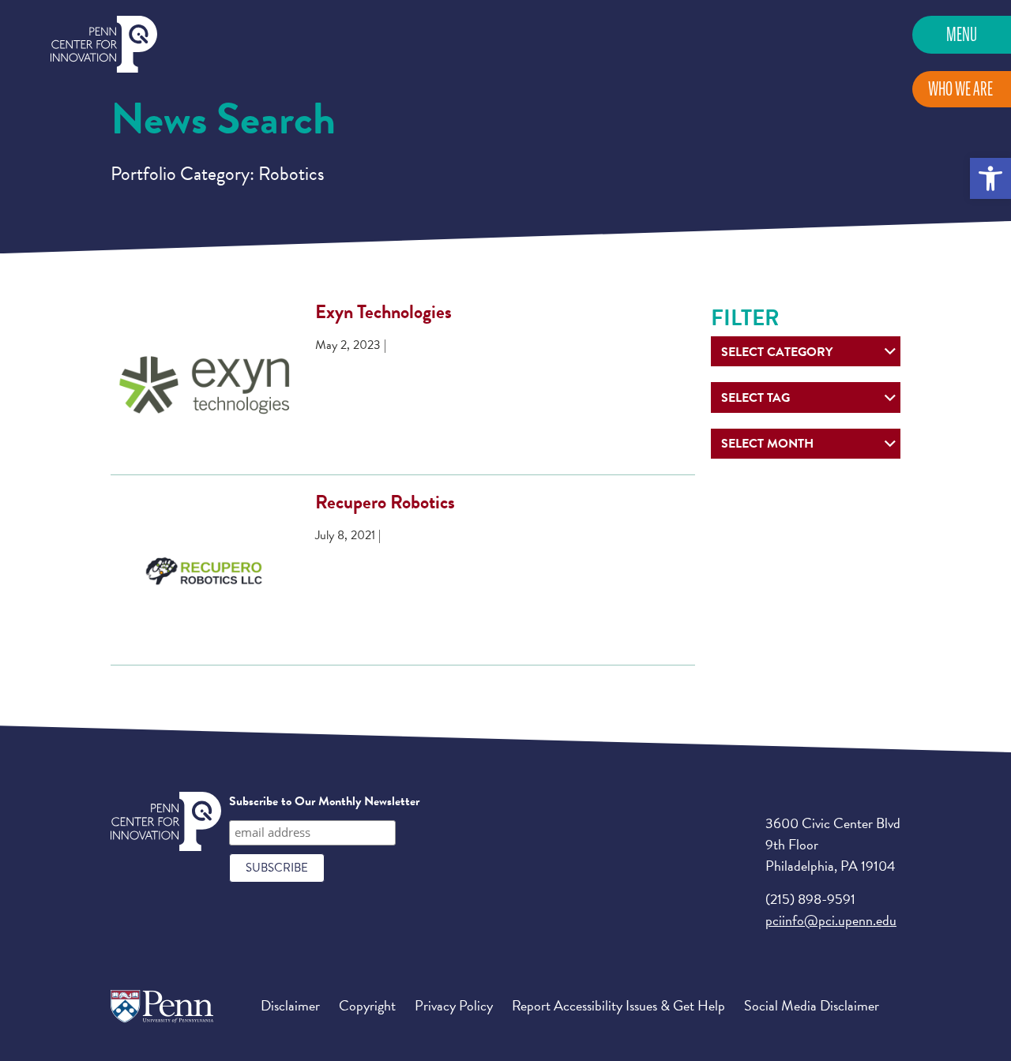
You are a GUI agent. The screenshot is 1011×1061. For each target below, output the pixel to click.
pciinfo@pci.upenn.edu (830, 920)
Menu (961, 34)
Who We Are (960, 89)
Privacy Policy (454, 1005)
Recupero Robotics (385, 502)
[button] (990, 178)
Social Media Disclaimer (811, 1005)
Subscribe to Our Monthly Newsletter (324, 801)
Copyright (367, 1005)
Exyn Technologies (383, 312)
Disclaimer (290, 1005)
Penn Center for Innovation (104, 44)
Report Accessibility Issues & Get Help (618, 1005)
